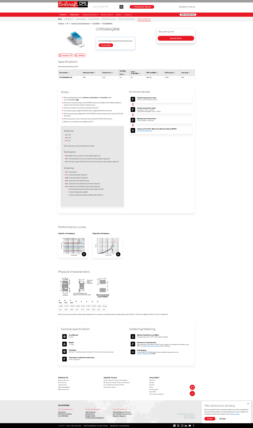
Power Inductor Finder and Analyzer (115, 380)
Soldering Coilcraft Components (151, 346)
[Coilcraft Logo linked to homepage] (73, 5)
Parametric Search (143, 7)
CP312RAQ (96, 23)
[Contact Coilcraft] (192, 387)
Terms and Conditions (156, 394)
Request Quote (176, 38)
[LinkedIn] (186, 425)
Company (127, 15)
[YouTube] (189, 425)
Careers (152, 382)
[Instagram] (182, 425)
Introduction (69, 19)
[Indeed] (193, 425)
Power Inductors (63, 380)
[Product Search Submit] (121, 7)
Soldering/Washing (144, 19)
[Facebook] (174, 425)
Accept (210, 419)
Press (151, 387)
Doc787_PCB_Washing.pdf (144, 353)
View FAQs (152, 392)
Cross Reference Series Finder (114, 385)
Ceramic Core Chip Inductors (80, 23)
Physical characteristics (126, 19)
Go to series (105, 45)
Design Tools (74, 15)
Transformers (62, 385)
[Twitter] (178, 425)
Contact (152, 385)
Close (248, 403)
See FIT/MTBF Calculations (144, 130)
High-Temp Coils (63, 389)
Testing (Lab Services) (89, 15)
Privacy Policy (154, 389)
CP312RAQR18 (107, 23)
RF (67, 23)
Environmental (94, 19)
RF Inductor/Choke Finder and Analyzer (117, 382)
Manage (222, 419)
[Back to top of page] (192, 393)
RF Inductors (62, 382)
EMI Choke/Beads (64, 387)
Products (62, 15)
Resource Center (106, 15)
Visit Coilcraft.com (188, 15)
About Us (152, 380)
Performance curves (109, 19)
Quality (118, 15)
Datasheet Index (186, 7)
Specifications (81, 19)
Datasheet (65, 55)
